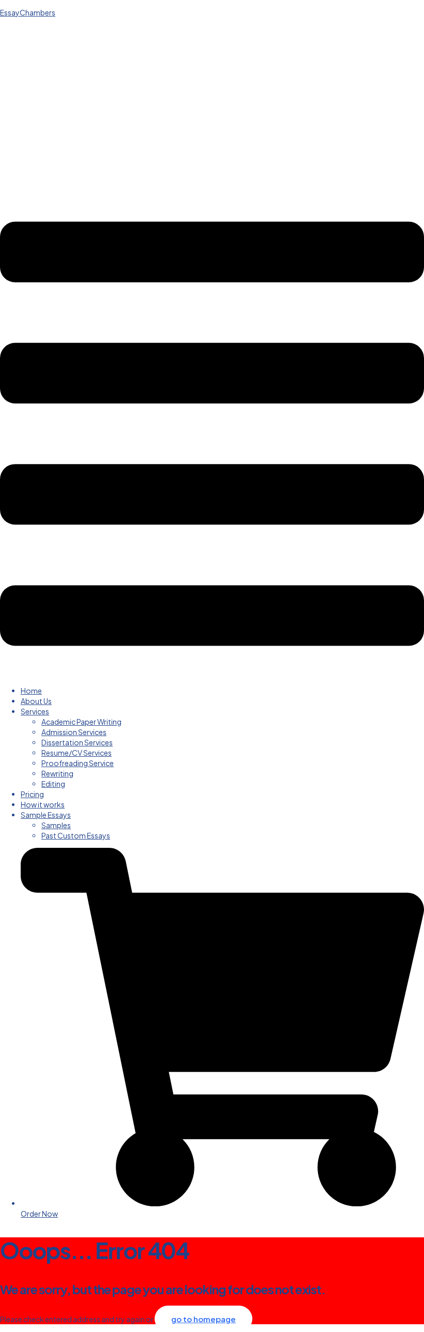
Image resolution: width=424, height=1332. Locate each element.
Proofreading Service (77, 763)
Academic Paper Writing (81, 721)
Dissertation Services (77, 742)
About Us (36, 701)
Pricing (32, 794)
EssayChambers (27, 12)
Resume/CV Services (76, 752)
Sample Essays (46, 814)
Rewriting (57, 773)
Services (35, 711)
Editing (53, 783)
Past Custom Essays (75, 835)
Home (31, 690)
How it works (43, 804)
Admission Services (74, 732)
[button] (212, 434)
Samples (56, 825)
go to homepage (203, 1319)
